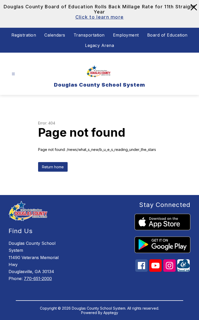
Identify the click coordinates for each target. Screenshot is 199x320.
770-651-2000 (38, 278)
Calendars (54, 35)
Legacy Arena (99, 45)
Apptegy (110, 312)
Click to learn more (99, 17)
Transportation (89, 35)
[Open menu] (13, 74)
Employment (126, 35)
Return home (53, 167)
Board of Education (167, 35)
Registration (23, 35)
